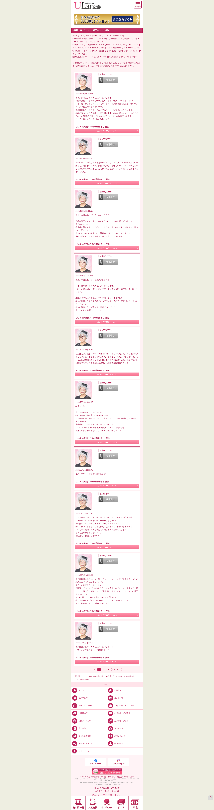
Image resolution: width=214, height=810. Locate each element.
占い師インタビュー (122, 721)
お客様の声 (83, 713)
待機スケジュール (86, 706)
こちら (120, 777)
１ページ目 (104, 57)
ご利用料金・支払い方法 (124, 706)
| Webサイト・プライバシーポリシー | (107, 795)
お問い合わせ (119, 736)
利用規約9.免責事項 (109, 66)
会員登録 (117, 690)
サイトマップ (84, 751)
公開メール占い (85, 721)
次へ (119, 669)
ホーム (81, 690)
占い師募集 (118, 743)
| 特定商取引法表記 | (102, 791)
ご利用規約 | (116, 788)
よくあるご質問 (85, 736)
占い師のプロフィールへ (107, 131)
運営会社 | (116, 791)
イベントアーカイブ (87, 743)
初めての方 (83, 698)
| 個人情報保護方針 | (101, 788)
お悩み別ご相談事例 (122, 713)
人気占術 (82, 728)
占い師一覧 (118, 698)
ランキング (118, 728)
